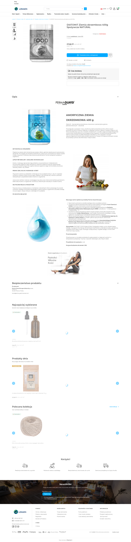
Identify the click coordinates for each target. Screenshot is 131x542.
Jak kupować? (104, 516)
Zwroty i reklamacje (41, 512)
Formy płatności (82, 512)
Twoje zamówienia (62, 512)
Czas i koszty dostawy (84, 514)
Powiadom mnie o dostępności (89, 55)
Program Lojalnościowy (106, 514)
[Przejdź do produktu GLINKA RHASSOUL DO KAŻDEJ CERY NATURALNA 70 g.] (31, 378)
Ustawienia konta (61, 514)
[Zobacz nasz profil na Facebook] (13, 526)
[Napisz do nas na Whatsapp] (18, 526)
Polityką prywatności (52, 498)
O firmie (38, 526)
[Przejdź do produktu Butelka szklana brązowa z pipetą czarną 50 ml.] (31, 324)
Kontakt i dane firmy (105, 518)
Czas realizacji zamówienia (85, 516)
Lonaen (13, 19)
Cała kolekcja (113, 406)
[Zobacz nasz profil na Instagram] (16, 526)
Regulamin (51, 497)
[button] (85, 8)
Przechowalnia (61, 516)
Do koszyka (29, 349)
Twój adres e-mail (46, 491)
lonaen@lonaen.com (19, 520)
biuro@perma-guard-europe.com (20, 293)
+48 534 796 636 (18, 518)
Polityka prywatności (105, 512)
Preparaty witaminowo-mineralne (41, 19)
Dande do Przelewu (41, 518)
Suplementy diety (29, 19)
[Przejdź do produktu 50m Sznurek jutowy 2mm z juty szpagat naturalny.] (31, 426)
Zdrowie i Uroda (20, 19)
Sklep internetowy (65, 540)
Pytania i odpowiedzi (41, 514)
